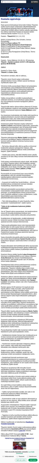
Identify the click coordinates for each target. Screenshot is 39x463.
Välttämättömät (9, 456)
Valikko (35, 2)
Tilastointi (21, 456)
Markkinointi (32, 456)
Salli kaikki (33, 460)
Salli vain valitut (21, 460)
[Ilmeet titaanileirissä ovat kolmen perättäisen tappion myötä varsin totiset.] (19, 446)
